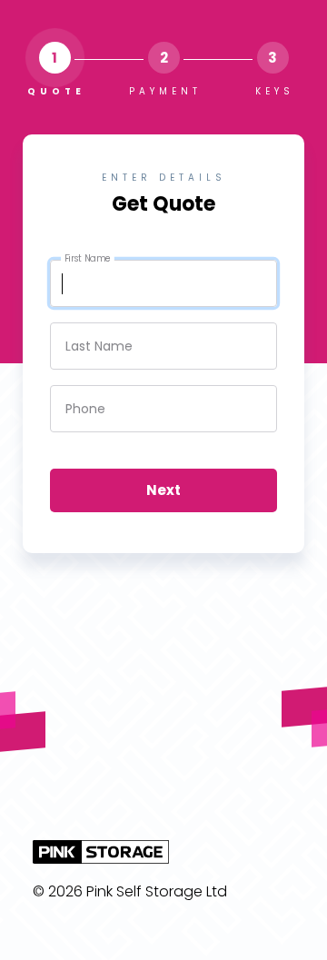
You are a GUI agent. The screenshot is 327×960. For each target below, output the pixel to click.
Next (163, 490)
